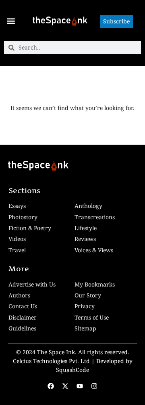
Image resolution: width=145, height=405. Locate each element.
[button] (10, 20)
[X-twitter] (65, 386)
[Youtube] (80, 386)
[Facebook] (51, 386)
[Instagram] (94, 386)
